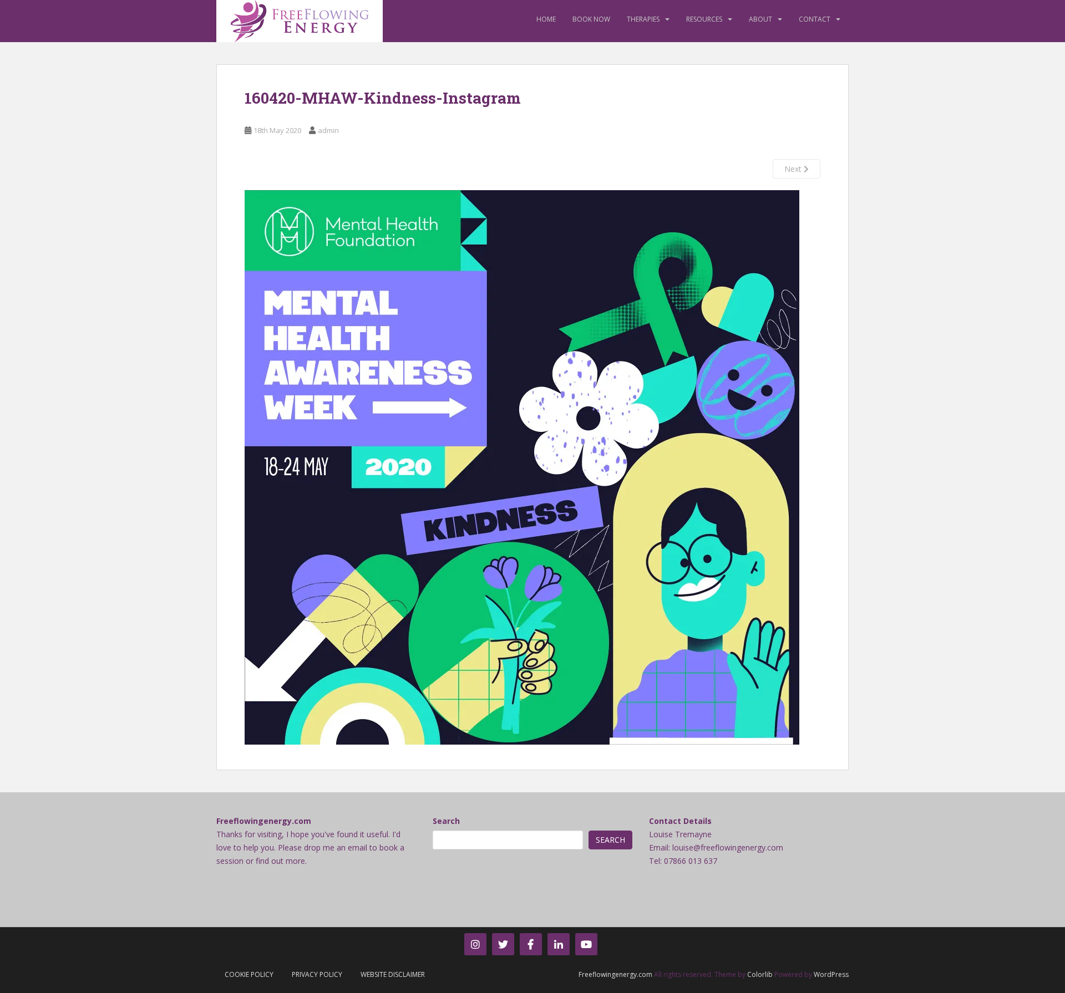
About (760, 19)
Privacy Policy (317, 974)
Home (546, 19)
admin (328, 130)
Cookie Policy (249, 974)
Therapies (643, 19)
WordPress (831, 974)
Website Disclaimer (393, 974)
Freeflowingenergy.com (615, 974)
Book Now (591, 19)
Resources (704, 19)
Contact (814, 19)
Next (794, 169)
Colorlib (760, 974)
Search (446, 821)
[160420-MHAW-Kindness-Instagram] (522, 466)
